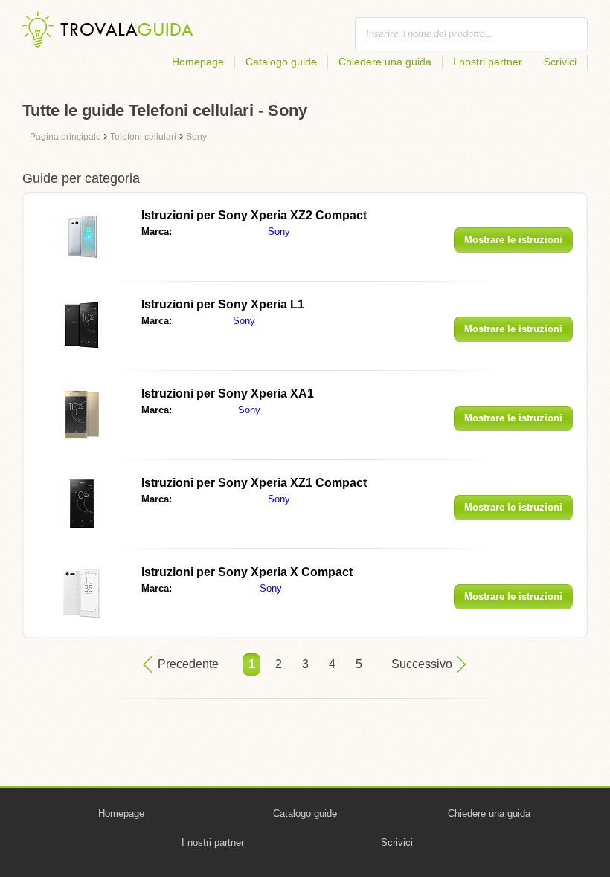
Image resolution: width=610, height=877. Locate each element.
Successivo (421, 664)
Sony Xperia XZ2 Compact (254, 215)
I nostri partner (487, 62)
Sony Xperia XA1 (227, 393)
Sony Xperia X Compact (247, 572)
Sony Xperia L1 (222, 304)
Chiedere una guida (384, 62)
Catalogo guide (281, 62)
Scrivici (560, 62)
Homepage (198, 62)
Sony (279, 231)
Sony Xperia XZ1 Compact (254, 482)
